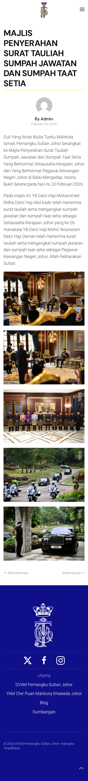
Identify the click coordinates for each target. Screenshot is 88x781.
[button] (82, 9)
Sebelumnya (18, 572)
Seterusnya (71, 572)
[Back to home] (44, 9)
